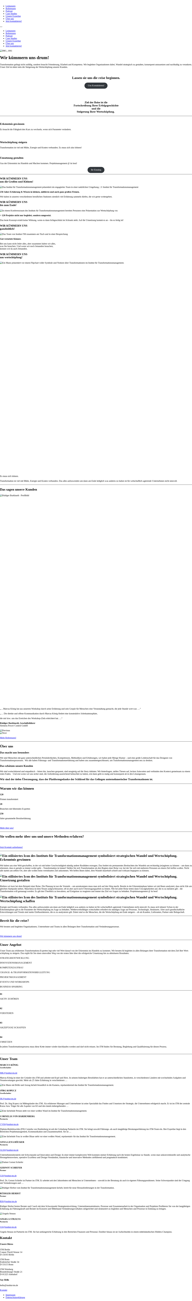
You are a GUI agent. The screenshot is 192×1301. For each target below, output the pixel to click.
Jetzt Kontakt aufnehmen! (11, 847)
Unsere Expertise (13, 16)
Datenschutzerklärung (15, 1297)
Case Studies (11, 13)
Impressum (10, 1295)
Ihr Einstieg (96, 170)
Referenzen (11, 8)
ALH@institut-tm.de (9, 1150)
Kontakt (3, 1290)
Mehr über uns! (7, 828)
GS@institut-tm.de (8, 1175)
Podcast (9, 11)
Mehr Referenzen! (8, 738)
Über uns (10, 18)
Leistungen (10, 6)
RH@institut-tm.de (8, 1201)
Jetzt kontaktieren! (14, 21)
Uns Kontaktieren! (96, 85)
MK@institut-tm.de (8, 1073)
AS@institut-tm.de (8, 1227)
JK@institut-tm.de (8, 1099)
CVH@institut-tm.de (9, 1124)
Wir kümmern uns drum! (11, 936)
